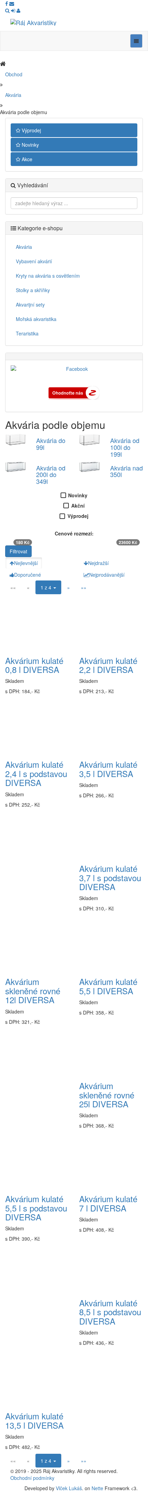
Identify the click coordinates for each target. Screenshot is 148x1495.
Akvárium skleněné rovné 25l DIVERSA (106, 1094)
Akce (26, 159)
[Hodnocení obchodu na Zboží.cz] (74, 392)
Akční (78, 505)
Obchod (13, 74)
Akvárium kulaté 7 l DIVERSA (108, 1203)
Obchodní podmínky (32, 1477)
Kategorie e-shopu (39, 228)
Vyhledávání (32, 185)
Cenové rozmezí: (74, 533)
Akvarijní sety (30, 304)
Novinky (29, 144)
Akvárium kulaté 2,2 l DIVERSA (108, 664)
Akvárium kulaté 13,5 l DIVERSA (34, 1420)
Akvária (13, 94)
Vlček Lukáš (69, 1488)
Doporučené (27, 574)
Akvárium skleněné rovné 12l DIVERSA (32, 990)
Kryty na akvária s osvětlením (48, 275)
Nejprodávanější (107, 574)
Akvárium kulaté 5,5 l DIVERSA (108, 985)
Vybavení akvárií (34, 261)
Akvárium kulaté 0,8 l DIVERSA (34, 664)
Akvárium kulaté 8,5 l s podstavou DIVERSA (110, 1312)
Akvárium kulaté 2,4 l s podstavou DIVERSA (36, 773)
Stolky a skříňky (33, 290)
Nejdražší (98, 563)
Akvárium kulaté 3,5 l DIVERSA (108, 768)
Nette (97, 1488)
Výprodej (30, 130)
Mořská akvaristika (36, 318)
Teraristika (27, 333)
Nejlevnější (26, 563)
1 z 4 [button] (47, 587)
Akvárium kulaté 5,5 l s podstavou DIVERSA (36, 1208)
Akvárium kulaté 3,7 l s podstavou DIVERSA (110, 877)
